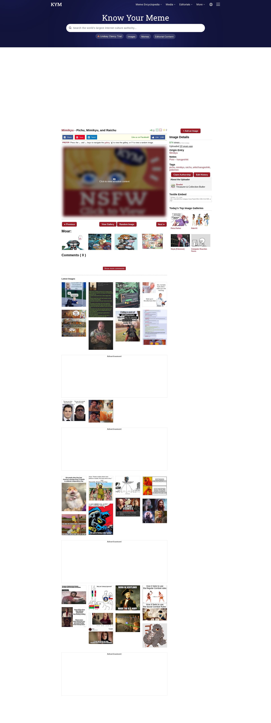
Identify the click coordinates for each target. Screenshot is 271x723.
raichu (188, 167)
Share (69, 137)
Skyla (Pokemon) (177, 249)
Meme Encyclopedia (147, 4)
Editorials (185, 4)
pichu (172, 167)
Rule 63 (194, 228)
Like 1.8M (159, 137)
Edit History (202, 174)
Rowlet (179, 184)
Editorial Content (164, 36)
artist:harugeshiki (201, 167)
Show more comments (114, 268)
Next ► (161, 224)
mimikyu (180, 167)
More (199, 4)
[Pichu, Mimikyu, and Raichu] (114, 181)
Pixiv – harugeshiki (178, 159)
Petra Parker (176, 228)
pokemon (174, 170)
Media (169, 4)
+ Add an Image (190, 131)
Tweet (93, 137)
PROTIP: (66, 143)
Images (131, 36)
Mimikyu (68, 130)
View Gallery (108, 224)
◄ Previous (69, 224)
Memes (145, 36)
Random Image (126, 224)
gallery (107, 143)
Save (80, 137)
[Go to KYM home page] (56, 5)
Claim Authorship (182, 174)
